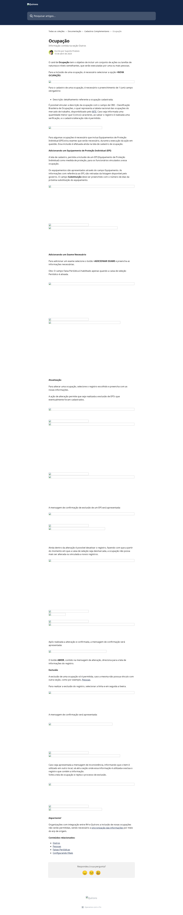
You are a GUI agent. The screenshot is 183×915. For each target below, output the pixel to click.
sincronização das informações (107, 827)
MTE (94, 111)
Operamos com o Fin (93, 907)
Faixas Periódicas (61, 849)
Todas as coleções (57, 31)
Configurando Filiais (63, 852)
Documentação (74, 31)
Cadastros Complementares (96, 31)
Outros (56, 843)
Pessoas (86, 679)
